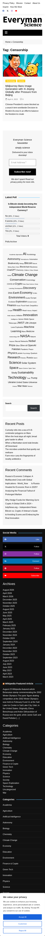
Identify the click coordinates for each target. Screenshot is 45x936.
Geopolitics (34, 306)
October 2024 (9, 638)
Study (14, 372)
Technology (11, 81)
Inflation (19, 315)
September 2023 (10, 658)
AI (24, 254)
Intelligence (14, 319)
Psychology (26, 353)
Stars (34, 368)
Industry (13, 315)
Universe (33, 382)
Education (7, 757)
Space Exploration (11, 783)
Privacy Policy (8, 3)
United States (22, 382)
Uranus (14, 386)
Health (17, 310)
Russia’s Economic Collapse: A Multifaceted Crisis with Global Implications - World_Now (19, 480)
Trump (34, 378)
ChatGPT (11, 270)
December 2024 (10, 632)
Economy (26, 292)
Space (13, 367)
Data (24, 284)
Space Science (23, 368)
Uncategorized (9, 789)
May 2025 (7, 616)
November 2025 (10, 603)
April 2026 (7, 593)
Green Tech (8, 767)
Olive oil (23, 345)
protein (20, 353)
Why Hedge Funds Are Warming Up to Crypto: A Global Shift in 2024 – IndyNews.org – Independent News (22, 503)
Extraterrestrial (32, 302)
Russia (30, 358)
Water (24, 386)
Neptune (11, 341)
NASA (25, 336)
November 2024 (10, 635)
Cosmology (30, 280)
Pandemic (24, 349)
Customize (22, 924)
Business (33, 267)
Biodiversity (13, 263)
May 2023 (7, 670)
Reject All (22, 931)
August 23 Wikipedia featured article (19, 689)
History (29, 310)
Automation (33, 259)
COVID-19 (10, 284)
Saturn (35, 358)
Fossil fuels (25, 306)
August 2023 (8, 661)
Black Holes (15, 267)
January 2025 (9, 628)
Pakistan (16, 349)
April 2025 (7, 619)
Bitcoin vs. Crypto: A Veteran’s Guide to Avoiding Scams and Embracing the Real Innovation (22, 514)
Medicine (30, 331)
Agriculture (19, 254)
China (31, 270)
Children (26, 270)
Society (21, 81)
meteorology (13, 336)
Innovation (30, 315)
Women (30, 386)
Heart (24, 310)
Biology (22, 263)
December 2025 (10, 600)
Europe (33, 298)
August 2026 (8, 590)
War (20, 386)
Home (8, 42)
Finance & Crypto (10, 764)
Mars (24, 331)
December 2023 (10, 648)
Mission (19, 3)
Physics (12, 352)
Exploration (21, 301)
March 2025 (8, 622)
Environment (17, 297)
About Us (36, 3)
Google (10, 310)
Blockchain (25, 267)
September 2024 (10, 641)
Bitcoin (28, 263)
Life (26, 323)
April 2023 (7, 674)
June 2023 (7, 667)
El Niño (35, 293)
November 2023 (10, 651)
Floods (18, 305)
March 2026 (8, 596)
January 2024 (9, 645)
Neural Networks (21, 341)
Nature (33, 337)
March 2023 (8, 677)
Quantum (34, 353)
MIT (18, 336)
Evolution (11, 302)
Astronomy (14, 258)
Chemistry (20, 270)
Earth (16, 292)
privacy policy (16, 182)
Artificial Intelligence (12, 738)
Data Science (30, 284)
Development (19, 288)
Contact (27, 3)
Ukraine (12, 382)
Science (15, 363)
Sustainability (26, 372)
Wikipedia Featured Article (19, 683)
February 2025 (9, 625)
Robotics (23, 358)
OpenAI (32, 345)
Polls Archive (11, 242)
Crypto (18, 283)
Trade (28, 378)
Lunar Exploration (17, 327)
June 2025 (7, 613)
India (8, 315)
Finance (11, 305)
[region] (22, 914)
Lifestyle (32, 323)
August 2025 (8, 609)
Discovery (29, 288)
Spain (30, 368)
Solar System (29, 363)
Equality (27, 298)
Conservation (18, 279)
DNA (10, 293)
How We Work (16, 7)
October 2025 (9, 606)
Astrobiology (31, 254)
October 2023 (9, 654)
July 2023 (7, 664)
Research (14, 357)
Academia (12, 254)
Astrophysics (25, 259)
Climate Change (25, 275)
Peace (31, 349)
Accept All (22, 917)
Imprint (5, 7)
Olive (18, 346)
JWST (20, 322)
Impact (34, 310)
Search (8, 403)
